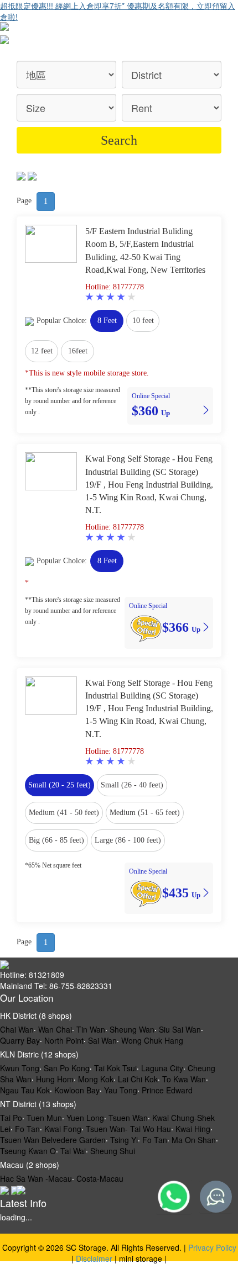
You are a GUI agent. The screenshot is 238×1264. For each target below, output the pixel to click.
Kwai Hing (192, 1128)
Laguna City (162, 1067)
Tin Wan (90, 1029)
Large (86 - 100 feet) (128, 840)
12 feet (42, 351)
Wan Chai (55, 1029)
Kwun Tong (19, 1067)
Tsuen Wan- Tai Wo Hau (128, 1128)
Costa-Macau (99, 1178)
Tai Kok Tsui (115, 1067)
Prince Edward (167, 1090)
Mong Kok (95, 1079)
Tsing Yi (124, 1139)
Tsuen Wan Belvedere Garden (53, 1139)
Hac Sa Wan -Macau (36, 1178)
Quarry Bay (20, 1040)
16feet (77, 351)
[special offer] (145, 627)
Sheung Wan (132, 1029)
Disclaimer (94, 1258)
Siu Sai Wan (180, 1029)
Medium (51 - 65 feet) (145, 812)
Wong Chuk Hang (152, 1040)
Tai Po (11, 1117)
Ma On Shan (194, 1139)
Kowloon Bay (77, 1090)
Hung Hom (55, 1079)
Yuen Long (85, 1117)
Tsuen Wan (128, 1117)
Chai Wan (17, 1029)
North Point (64, 1040)
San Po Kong (67, 1067)
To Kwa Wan (184, 1079)
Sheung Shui (112, 1150)
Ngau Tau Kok (25, 1090)
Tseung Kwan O (28, 1150)
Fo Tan (27, 1128)
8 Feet (107, 320)
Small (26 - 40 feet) (132, 785)
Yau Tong (120, 1090)
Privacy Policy (212, 1247)
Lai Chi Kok (138, 1079)
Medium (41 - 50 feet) (64, 812)
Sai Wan (102, 1040)
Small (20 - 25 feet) (59, 785)
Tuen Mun (44, 1117)
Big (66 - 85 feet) (56, 840)
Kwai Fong (62, 1128)
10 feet (143, 320)
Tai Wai (73, 1150)
